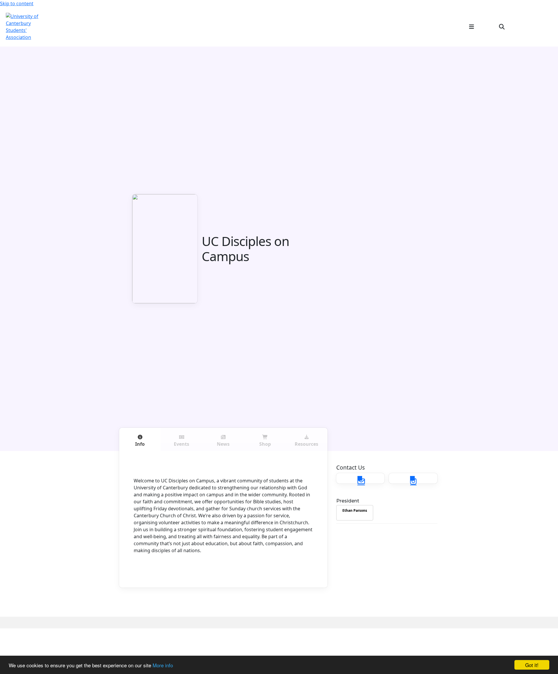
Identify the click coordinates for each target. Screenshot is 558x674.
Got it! (532, 664)
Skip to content (16, 3)
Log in (542, 26)
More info (163, 665)
